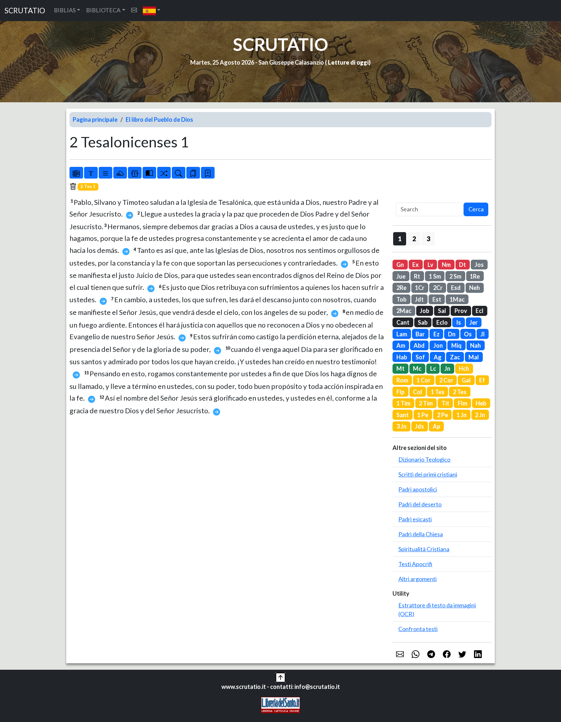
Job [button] (424, 310)
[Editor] (135, 173)
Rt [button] (417, 276)
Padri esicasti (415, 519)
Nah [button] (475, 345)
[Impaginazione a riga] (105, 173)
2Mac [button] (403, 310)
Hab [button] (401, 357)
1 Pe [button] (422, 414)
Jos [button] (479, 264)
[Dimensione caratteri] (91, 173)
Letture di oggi (348, 62)
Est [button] (436, 299)
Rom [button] (402, 380)
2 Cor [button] (446, 380)
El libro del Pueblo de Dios (159, 119)
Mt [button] (400, 368)
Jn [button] (447, 368)
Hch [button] (464, 368)
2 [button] (414, 239)
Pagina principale (95, 119)
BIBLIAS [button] (65, 10)
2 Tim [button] (426, 403)
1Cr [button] (419, 287)
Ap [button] (436, 426)
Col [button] (417, 391)
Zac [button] (455, 357)
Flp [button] (400, 391)
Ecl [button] (479, 310)
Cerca (476, 209)
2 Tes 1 (88, 186)
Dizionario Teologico (424, 459)
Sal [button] (442, 310)
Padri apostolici (417, 489)
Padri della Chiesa (420, 534)
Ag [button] (438, 357)
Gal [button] (466, 380)
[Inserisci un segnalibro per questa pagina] (208, 173)
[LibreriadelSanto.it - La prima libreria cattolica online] (280, 704)
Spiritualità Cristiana (423, 549)
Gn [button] (400, 264)
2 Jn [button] (480, 414)
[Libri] (76, 173)
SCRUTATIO (25, 10)
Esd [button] (456, 287)
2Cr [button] (438, 287)
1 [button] (400, 239)
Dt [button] (462, 264)
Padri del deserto (420, 504)
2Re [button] (401, 287)
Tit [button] (445, 403)
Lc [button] (433, 368)
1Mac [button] (457, 299)
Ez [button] (436, 334)
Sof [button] (420, 357)
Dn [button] (451, 334)
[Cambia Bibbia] (164, 173)
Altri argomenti (417, 578)
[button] (152, 10)
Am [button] (400, 345)
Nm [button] (446, 264)
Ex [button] (415, 264)
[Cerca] (178, 173)
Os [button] (468, 334)
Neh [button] (474, 287)
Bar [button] (420, 334)
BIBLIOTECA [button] (103, 10)
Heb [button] (481, 403)
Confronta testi (418, 628)
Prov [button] (461, 310)
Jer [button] (473, 322)
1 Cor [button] (423, 380)
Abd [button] (419, 345)
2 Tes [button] (460, 391)
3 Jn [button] (401, 426)
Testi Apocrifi (415, 563)
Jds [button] (419, 426)
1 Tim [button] (403, 403)
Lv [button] (430, 264)
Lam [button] (401, 334)
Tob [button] (401, 299)
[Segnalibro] (193, 173)
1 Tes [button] (437, 391)
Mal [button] (473, 357)
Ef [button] (482, 380)
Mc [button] (417, 368)
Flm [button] (462, 403)
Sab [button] (423, 322)
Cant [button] (402, 322)
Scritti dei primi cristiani (427, 474)
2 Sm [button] (455, 276)
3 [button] (428, 239)
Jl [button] (482, 334)
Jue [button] (400, 276)
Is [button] (458, 322)
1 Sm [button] (435, 276)
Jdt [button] (419, 299)
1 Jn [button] (461, 414)
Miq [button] (456, 345)
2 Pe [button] (442, 414)
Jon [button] (438, 345)
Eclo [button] (442, 322)
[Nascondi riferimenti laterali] (120, 173)
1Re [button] (475, 276)
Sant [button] (402, 414)
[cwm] (134, 10)
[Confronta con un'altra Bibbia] (149, 173)
